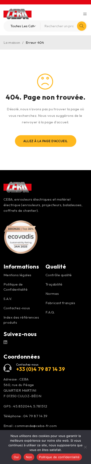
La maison (12, 42)
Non (29, 457)
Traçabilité (54, 284)
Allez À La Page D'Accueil (45, 141)
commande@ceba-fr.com (36, 426)
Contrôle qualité (59, 275)
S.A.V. (8, 298)
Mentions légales (17, 275)
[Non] (85, 447)
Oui (16, 457)
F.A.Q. (50, 312)
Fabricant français (60, 303)
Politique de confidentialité (59, 457)
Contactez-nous (17, 308)
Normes (52, 293)
